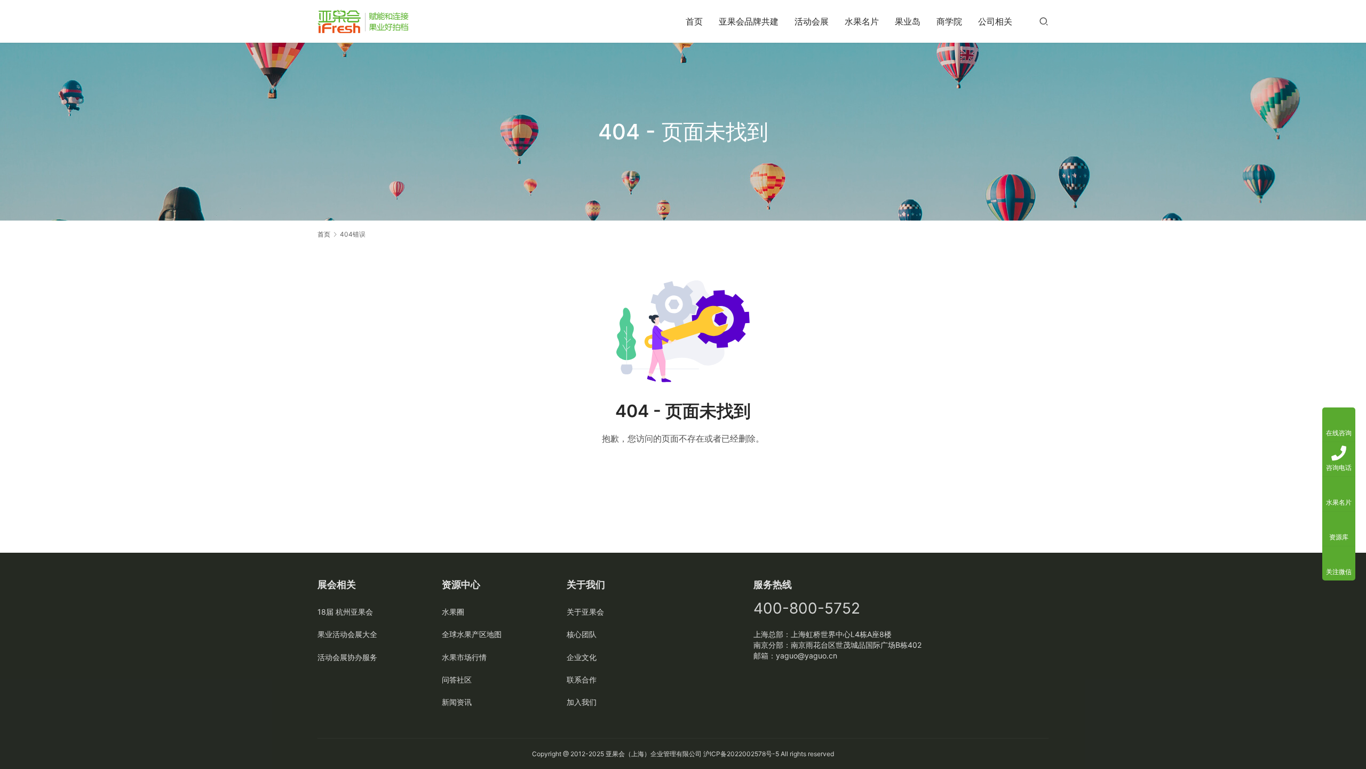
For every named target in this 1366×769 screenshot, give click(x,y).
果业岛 (907, 21)
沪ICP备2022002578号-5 (741, 754)
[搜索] (1044, 21)
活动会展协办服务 (347, 657)
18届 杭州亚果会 (345, 611)
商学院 (949, 21)
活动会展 (812, 21)
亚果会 (615, 754)
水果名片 (862, 21)
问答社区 (457, 679)
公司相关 (995, 21)
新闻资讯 (457, 702)
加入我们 (582, 702)
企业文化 (582, 657)
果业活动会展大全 (347, 634)
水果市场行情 (464, 657)
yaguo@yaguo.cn (806, 655)
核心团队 (582, 634)
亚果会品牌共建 (749, 21)
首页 (694, 21)
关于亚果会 (585, 611)
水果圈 (453, 611)
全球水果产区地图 (472, 634)
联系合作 (582, 679)
